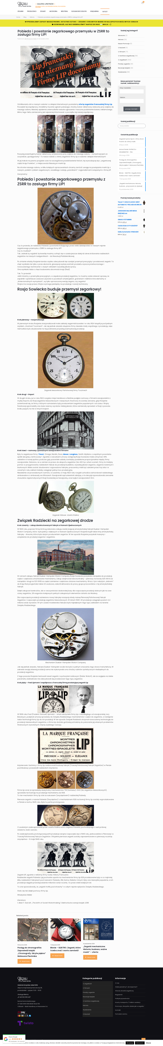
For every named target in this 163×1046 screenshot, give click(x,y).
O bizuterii (121, 48)
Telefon (122, 97)
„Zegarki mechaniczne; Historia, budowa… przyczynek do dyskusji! (130, 184)
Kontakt (118, 1010)
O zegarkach (122, 60)
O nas (117, 983)
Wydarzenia (122, 72)
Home (18, 17)
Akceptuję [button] (130, 1043)
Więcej (148, 1043)
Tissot (41, 454)
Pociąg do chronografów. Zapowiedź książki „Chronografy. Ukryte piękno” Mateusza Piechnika (131, 162)
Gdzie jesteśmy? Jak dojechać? (126, 987)
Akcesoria (121, 35)
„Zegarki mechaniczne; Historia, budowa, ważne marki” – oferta (95, 949)
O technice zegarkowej (126, 56)
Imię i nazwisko (125, 88)
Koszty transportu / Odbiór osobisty (127, 1002)
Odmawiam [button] (139, 1043)
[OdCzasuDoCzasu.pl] (24, 4)
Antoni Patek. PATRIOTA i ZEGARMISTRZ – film (127, 150)
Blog (25, 17)
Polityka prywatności (122, 998)
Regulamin (119, 995)
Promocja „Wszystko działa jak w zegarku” (129, 1006)
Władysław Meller (32, 39)
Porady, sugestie (124, 64)
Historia (32, 17)
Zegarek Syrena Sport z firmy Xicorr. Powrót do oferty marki (131, 140)
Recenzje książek (124, 68)
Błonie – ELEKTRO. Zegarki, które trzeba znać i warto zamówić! (130, 174)
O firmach (121, 52)
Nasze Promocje (124, 44)
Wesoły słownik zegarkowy (124, 991)
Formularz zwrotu (121, 1014)
